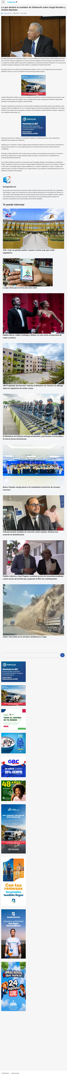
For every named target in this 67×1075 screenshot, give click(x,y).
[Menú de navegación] (3, 2)
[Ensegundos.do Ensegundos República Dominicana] (12, 2)
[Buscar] (62, 655)
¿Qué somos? (15, 1073)
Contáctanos (5, 1073)
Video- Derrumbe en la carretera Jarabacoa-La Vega (24, 637)
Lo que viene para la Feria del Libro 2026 (20, 288)
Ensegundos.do (7, 13)
